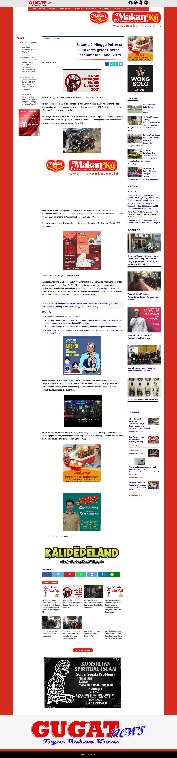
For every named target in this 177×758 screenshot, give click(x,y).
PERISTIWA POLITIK (93, 9)
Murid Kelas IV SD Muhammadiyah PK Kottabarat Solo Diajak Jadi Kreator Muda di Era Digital (143, 214)
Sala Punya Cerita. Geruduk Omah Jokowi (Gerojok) (136, 439)
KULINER (107, 9)
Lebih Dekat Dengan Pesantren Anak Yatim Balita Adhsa (142, 369)
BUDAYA (33, 9)
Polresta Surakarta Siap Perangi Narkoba (64, 317)
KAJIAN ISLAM (64, 9)
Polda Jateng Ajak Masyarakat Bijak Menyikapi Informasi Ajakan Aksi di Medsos (29, 47)
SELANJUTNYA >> (83, 650)
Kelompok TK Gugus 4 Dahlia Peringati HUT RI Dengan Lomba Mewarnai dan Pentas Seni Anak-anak (143, 173)
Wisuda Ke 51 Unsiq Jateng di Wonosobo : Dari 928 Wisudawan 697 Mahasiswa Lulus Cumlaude (143, 206)
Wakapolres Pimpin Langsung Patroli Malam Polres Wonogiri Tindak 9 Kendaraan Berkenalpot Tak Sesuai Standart (30, 65)
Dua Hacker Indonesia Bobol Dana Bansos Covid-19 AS (92, 633)
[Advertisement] (88, 741)
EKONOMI (52, 9)
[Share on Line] (114, 574)
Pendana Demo (134, 192)
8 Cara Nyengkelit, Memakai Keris (143, 399)
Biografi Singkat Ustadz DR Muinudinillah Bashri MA (140, 336)
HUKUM (42, 9)
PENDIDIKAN (77, 9)
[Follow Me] (136, 4)
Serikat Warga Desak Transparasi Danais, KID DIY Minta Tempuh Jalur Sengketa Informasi (144, 140)
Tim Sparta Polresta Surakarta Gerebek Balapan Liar (49, 633)
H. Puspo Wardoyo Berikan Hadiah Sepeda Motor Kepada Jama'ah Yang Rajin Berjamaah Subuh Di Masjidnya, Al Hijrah (143, 260)
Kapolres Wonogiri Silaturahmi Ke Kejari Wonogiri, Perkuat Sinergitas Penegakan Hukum (84, 327)
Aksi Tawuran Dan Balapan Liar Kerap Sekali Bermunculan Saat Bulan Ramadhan (93, 603)
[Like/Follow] (130, 4)
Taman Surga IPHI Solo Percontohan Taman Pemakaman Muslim (143, 297)
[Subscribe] (146, 4)
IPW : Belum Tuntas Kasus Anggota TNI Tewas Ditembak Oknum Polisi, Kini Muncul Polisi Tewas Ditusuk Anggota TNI (51, 606)
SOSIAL (129, 9)
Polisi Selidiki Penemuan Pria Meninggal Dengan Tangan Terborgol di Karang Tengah (29, 99)
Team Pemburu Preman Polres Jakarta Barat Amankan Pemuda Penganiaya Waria (72, 634)
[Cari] (135, 9)
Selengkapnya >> (136, 431)
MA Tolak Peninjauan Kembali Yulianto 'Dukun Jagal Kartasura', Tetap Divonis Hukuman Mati (114, 634)
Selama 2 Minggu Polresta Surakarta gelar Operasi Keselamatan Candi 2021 (72, 603)
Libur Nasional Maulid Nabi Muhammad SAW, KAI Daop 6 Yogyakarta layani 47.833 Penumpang (139, 423)
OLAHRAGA (118, 9)
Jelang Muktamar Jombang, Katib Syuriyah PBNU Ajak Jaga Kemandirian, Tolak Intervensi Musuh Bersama (144, 197)
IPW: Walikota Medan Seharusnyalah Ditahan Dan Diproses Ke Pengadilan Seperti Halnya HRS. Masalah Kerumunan (113, 606)
